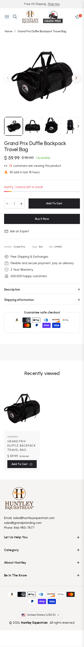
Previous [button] (7, 77)
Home (8, 31)
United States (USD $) (41, 615)
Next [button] (76, 77)
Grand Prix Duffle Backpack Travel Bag (21, 446)
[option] (42, 76)
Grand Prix (12, 436)
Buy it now (42, 219)
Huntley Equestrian (34, 622)
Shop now (54, 3)
